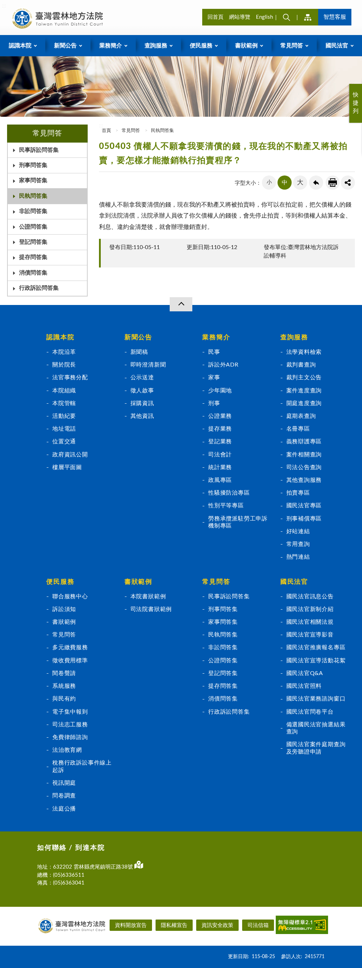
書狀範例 (64, 622)
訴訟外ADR (223, 365)
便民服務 (60, 582)
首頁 (106, 130)
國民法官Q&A (304, 673)
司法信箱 (258, 925)
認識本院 (60, 337)
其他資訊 (142, 416)
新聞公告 (138, 337)
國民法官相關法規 (310, 622)
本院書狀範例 (148, 596)
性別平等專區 (226, 505)
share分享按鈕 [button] (348, 182)
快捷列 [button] (355, 103)
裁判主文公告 (304, 377)
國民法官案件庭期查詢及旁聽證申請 (316, 748)
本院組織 (64, 390)
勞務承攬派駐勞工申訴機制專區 (238, 522)
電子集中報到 (70, 712)
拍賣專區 (298, 493)
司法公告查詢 (304, 467)
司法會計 (220, 454)
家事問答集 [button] (33, 180)
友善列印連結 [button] (333, 182)
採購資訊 (142, 403)
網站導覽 (239, 17)
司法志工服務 (70, 724)
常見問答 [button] (291, 45)
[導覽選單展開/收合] (181, 304)
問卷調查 (64, 796)
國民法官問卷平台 (310, 712)
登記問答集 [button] (33, 242)
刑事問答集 (223, 609)
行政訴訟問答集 (39, 288)
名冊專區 (298, 429)
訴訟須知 (64, 609)
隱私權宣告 (174, 925)
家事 (214, 377)
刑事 (214, 403)
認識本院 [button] (20, 45)
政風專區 (220, 480)
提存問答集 (33, 257)
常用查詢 (298, 544)
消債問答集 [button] (33, 273)
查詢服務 (294, 337)
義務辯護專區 (304, 441)
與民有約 (64, 699)
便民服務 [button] (201, 45)
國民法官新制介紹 (310, 609)
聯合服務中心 (70, 596)
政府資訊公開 (70, 454)
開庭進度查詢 (304, 403)
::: (4, 5)
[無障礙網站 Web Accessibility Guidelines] (302, 926)
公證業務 (220, 416)
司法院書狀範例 (151, 609)
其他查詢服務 (304, 480)
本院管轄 (64, 403)
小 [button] (269, 182)
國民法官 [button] (337, 45)
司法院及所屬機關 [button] (307, 17)
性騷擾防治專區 (229, 493)
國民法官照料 (304, 686)
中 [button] (284, 182)
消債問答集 (223, 699)
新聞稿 (139, 352)
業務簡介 (216, 337)
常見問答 (131, 130)
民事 (214, 352)
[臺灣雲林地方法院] (59, 18)
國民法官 (294, 582)
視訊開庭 (64, 783)
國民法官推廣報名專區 (316, 647)
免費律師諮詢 (70, 737)
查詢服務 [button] (156, 45)
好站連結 (298, 531)
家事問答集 (223, 622)
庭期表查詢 (301, 416)
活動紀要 (64, 416)
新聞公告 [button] (65, 45)
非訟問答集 (33, 211)
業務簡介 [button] (110, 45)
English (264, 17)
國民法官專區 (304, 505)
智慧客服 (334, 17)
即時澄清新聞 (148, 365)
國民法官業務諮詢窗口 (316, 699)
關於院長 (64, 365)
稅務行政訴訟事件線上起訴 (82, 766)
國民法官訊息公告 (310, 596)
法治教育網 (67, 750)
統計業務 (220, 467)
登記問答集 (223, 673)
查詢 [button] (286, 17)
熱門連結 (298, 557)
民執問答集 (33, 196)
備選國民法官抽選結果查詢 (316, 728)
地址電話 (64, 429)
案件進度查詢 (304, 390)
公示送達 (142, 377)
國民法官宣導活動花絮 (316, 660)
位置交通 (64, 441)
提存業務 (220, 429)
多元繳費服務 (70, 647)
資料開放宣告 (131, 925)
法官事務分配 (70, 377)
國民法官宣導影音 (310, 635)
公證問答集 (33, 227)
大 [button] (300, 182)
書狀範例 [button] (246, 45)
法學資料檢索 (304, 352)
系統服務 (64, 686)
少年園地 (220, 390)
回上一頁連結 (316, 182)
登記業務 (220, 441)
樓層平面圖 (67, 467)
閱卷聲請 (64, 673)
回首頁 (215, 17)
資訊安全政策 (217, 925)
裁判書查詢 (301, 365)
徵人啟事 (142, 390)
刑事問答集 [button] (33, 165)
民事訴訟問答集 (39, 150)
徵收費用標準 (70, 660)
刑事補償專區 (304, 519)
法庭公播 (64, 809)
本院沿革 (64, 352)
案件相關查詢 (304, 454)
